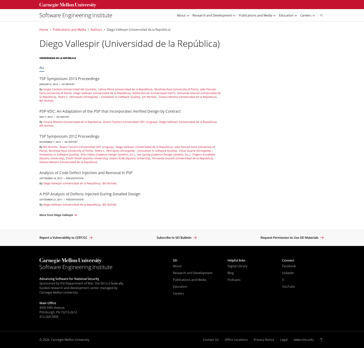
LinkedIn (288, 273)
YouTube (288, 286)
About (177, 266)
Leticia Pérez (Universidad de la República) (125, 89)
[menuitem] (77, 15)
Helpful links (236, 260)
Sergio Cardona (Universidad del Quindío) (70, 89)
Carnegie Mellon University (70, 340)
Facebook (289, 266)
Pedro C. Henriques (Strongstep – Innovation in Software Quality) (99, 97)
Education (180, 286)
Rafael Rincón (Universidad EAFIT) (154, 93)
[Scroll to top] (322, 339)
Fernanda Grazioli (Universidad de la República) (183, 158)
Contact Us (211, 340)
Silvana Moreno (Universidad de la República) (187, 97)
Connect (288, 260)
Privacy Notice (264, 340)
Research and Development (193, 273)
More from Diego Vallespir (56, 215)
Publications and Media (69, 30)
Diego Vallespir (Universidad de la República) (102, 93)
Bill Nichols (46, 100)
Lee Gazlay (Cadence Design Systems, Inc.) (164, 154)
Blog (231, 273)
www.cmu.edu (304, 340)
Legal (284, 340)
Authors (96, 30)
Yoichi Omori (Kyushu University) (87, 158)
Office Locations (236, 340)
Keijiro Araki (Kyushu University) (130, 158)
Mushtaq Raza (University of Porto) (176, 89)
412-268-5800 (48, 317)
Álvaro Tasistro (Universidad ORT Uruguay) (130, 122)
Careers (178, 293)
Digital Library (237, 266)
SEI (175, 260)
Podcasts (234, 280)
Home (43, 30)
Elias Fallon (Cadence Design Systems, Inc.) (108, 154)
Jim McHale (149, 97)
